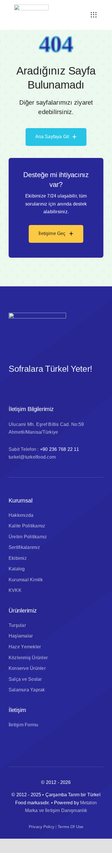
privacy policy (41, 826)
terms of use (70, 826)
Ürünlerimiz (23, 610)
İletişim (17, 710)
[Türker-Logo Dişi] (37, 314)
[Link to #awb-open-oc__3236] (93, 15)
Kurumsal (20, 500)
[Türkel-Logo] (31, 6)
